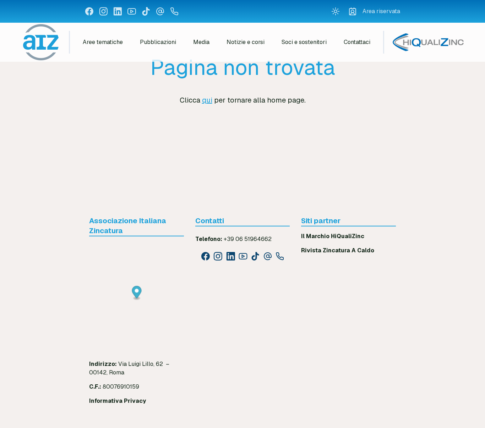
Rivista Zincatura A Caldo (337, 250)
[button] (137, 293)
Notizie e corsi (246, 42)
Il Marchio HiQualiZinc (332, 236)
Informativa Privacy (117, 401)
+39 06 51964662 (248, 239)
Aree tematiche (103, 42)
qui (207, 100)
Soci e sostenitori (304, 42)
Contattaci (357, 42)
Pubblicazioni (158, 42)
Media (201, 42)
